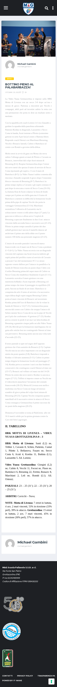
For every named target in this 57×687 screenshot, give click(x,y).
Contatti (7, 676)
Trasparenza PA (46, 676)
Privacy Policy (25, 676)
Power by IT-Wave (12, 680)
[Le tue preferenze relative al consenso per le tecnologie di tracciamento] (51, 681)
